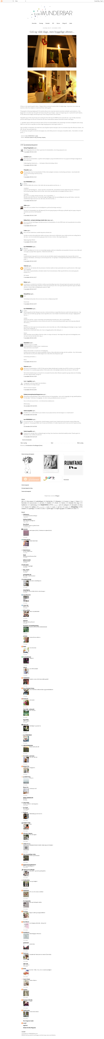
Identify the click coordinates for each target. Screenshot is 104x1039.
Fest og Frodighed (33, 881)
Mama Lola (25, 787)
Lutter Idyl (25, 963)
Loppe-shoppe (26, 979)
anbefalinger (39, 501)
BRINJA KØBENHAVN (28, 797)
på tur (60, 507)
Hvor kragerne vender (28, 1020)
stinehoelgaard (26, 539)
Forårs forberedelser (34, 1011)
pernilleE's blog (26, 776)
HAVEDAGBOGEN (27, 579)
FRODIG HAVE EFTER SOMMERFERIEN (38, 626)
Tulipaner (31, 658)
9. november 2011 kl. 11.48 (30, 215)
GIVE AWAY (31, 700)
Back (30, 824)
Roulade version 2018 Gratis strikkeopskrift (38, 679)
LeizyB (24, 1023)
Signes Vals (25, 724)
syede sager (50, 508)
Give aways (30, 501)
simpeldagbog (26, 590)
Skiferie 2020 (26, 606)
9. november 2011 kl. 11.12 (30, 177)
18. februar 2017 (33, 788)
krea (81, 505)
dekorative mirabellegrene (35, 580)
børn (77, 501)
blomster (58, 501)
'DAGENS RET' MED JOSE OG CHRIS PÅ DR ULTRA (40, 954)
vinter (75, 508)
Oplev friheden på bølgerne (29, 520)
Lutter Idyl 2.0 (26, 964)
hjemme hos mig (33, 137)
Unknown (26, 366)
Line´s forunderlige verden (29, 854)
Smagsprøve (32, 767)
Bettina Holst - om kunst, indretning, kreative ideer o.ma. (37, 220)
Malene (25, 282)
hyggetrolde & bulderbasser (29, 864)
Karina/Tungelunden (29, 148)
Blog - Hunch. (26, 569)
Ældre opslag (80, 443)
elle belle (42, 503)
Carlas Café (25, 605)
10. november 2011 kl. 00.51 (30, 406)
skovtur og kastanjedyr (34, 855)
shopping (43, 137)
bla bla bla (27, 137)
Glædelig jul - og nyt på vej (35, 725)
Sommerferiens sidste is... (35, 637)
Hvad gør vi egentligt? (28, 566)
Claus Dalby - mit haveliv (28, 709)
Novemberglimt (32, 834)
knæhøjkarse (26, 932)
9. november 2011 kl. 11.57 (30, 225)
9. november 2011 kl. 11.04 (30, 152)
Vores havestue (32, 647)
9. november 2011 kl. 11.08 (30, 165)
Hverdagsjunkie (27, 901)
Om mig (41, 23)
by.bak (24, 968)
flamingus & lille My (27, 1000)
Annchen (25, 989)
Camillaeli (26, 156)
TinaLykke (26, 170)
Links (70, 23)
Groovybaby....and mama (28, 755)
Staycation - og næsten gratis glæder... (37, 870)
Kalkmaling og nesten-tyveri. (35, 813)
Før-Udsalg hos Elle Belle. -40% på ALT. (37, 923)
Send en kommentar (27, 439)
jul (60, 505)
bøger (72, 501)
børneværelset (33, 503)
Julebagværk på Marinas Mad (29, 556)
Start (52, 443)
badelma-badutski (27, 519)
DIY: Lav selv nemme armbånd (36, 891)
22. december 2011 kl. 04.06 (30, 414)
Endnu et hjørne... (33, 980)
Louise (25, 230)
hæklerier (24, 505)
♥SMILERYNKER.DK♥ (28, 745)
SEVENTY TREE (26, 822)
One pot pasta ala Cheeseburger (30, 515)
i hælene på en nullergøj (28, 869)
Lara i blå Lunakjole (33, 668)
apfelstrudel (26, 942)
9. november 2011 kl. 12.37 (30, 289)
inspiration (44, 505)
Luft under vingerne (27, 833)
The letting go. (26, 808)
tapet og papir (60, 508)
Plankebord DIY (26, 561)
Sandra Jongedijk (28, 410)
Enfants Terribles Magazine (29, 1027)
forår (56, 503)
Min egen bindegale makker (35, 902)
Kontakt (48, 23)
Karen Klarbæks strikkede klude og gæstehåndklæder (41, 689)
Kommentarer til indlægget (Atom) (34, 445)
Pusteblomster (26, 1010)
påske (66, 507)
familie (49, 503)
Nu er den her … (33, 710)
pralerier (25, 636)
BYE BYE (25, 799)
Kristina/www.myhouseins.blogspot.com (33, 394)
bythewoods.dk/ (27, 560)
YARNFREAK (26, 890)
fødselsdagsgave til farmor (35, 933)
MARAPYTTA (26, 766)
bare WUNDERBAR (28, 181)
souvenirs (25, 529)
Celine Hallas (26, 802)
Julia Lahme (26, 564)
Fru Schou (25, 911)
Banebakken (27, 342)
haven (63, 503)
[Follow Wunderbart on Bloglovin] (28, 473)
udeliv (69, 508)
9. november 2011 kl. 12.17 (30, 277)
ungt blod (25, 1025)
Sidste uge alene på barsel (28, 622)
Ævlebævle (25, 698)
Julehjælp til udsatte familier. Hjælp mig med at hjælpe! (41, 845)
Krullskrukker (26, 880)
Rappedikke (26, 719)
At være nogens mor (27, 551)
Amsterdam (32, 944)
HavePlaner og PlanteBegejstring (31, 625)
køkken (34, 507)
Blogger (57, 495)
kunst (26, 507)
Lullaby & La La (26, 843)
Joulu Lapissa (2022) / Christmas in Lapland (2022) (40, 530)
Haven (58, 23)
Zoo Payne (25, 807)
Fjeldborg (25, 812)
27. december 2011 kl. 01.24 (30, 436)
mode (48, 507)
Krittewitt (25, 620)
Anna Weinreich (27, 594)
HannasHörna (27, 294)
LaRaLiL (25, 667)
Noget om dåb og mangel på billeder (37, 912)
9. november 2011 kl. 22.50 (30, 389)
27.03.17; (31, 778)
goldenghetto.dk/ (27, 574)
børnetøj (24, 503)
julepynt (66, 505)
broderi (66, 501)
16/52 (30, 1001)
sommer (24, 508)
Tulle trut (26, 265)
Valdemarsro (26, 514)
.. (29, 990)
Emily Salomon (26, 550)
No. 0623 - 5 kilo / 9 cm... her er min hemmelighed (40, 969)
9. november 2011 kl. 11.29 (30, 200)
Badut (24, 555)
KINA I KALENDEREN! (34, 611)
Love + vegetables (28, 381)
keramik (74, 505)
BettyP (24, 646)
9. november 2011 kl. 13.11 (30, 361)
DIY (53, 23)
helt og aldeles (26, 610)
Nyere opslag (24, 443)
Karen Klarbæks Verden (28, 688)
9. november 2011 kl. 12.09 (30, 261)
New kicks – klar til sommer (29, 575)
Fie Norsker (25, 571)
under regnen (26, 720)
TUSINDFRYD (26, 677)
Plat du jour (25, 953)
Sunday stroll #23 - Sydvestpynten (30, 803)
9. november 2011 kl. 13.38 (30, 376)
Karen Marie (26, 524)
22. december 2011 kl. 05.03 (30, 426)
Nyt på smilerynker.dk (34, 746)
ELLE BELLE (26, 921)
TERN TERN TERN (33, 540)
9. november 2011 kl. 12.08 (30, 242)
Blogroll (65, 23)
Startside (34, 23)
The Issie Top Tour (33, 757)
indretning (39, 137)
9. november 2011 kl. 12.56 (30, 338)
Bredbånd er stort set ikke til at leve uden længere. (34, 591)
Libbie (25, 205)
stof (38, 508)
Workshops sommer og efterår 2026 (31, 525)
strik (43, 508)
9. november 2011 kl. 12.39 (30, 304)
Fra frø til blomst (27, 657)
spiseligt (31, 508)
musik (53, 507)
